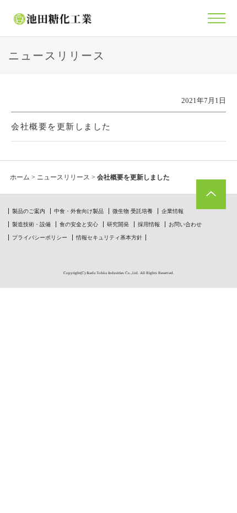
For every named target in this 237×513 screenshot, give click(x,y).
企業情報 (172, 211)
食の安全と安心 (79, 224)
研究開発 (118, 224)
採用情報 (149, 224)
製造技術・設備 (31, 224)
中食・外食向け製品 (79, 211)
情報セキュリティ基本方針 (109, 237)
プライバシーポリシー (39, 237)
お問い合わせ (185, 224)
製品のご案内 (28, 211)
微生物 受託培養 (132, 211)
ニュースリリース (63, 177)
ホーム (20, 177)
